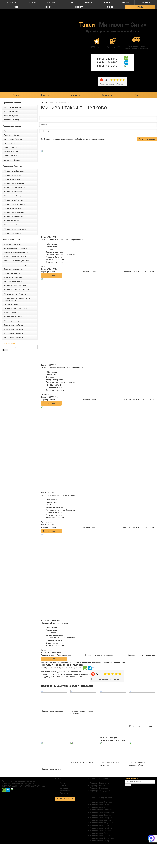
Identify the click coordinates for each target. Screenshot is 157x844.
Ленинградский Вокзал (13, 139)
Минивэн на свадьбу (12, 273)
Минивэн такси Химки (12, 175)
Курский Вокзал (10, 143)
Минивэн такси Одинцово (14, 171)
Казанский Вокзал (11, 152)
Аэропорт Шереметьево (13, 107)
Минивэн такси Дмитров (13, 233)
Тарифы (45, 95)
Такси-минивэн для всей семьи (15, 257)
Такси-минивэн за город (13, 244)
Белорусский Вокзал (12, 160)
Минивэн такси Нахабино (14, 212)
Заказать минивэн (147, 139)
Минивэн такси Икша (12, 221)
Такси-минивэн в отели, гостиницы (17, 261)
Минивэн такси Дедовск (13, 217)
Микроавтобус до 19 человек (15, 294)
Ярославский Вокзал (12, 131)
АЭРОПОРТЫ (12, 2)
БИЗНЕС (110, 7)
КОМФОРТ (79, 7)
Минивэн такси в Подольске (15, 204)
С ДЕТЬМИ (51, 2)
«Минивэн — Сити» (112, 24)
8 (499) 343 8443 (107, 58)
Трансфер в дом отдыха (13, 277)
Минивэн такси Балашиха (14, 183)
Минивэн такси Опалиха (13, 225)
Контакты (139, 95)
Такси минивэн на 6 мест (13, 329)
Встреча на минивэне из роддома (16, 265)
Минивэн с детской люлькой (15, 286)
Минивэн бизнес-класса (13, 317)
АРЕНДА (69, 2)
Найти (5, 350)
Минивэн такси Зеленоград (14, 188)
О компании (107, 95)
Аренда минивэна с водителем (15, 248)
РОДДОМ (17, 7)
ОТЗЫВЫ (140, 7)
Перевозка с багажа (11, 304)
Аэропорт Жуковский (12, 116)
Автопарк (75, 95)
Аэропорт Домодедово (12, 120)
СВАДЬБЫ (125, 2)
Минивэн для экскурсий (13, 321)
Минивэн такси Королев (13, 192)
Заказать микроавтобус (53, 659)
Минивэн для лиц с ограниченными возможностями (17, 299)
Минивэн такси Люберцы (13, 196)
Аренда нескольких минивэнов (16, 252)
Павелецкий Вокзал (11, 135)
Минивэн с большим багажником (16, 290)
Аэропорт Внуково (11, 111)
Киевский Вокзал (10, 147)
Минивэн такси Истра (12, 208)
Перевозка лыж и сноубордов (15, 308)
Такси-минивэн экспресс (13, 269)
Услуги (16, 95)
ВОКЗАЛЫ (32, 2)
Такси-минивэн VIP (11, 313)
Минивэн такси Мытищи (13, 200)
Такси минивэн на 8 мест (13, 337)
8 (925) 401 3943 (107, 65)
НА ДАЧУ (106, 2)
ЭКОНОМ (48, 7)
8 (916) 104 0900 (107, 62)
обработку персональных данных (90, 139)
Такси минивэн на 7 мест (13, 333)
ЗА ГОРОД (88, 2)
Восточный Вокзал (11, 156)
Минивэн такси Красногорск (15, 229)
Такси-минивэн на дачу (13, 281)
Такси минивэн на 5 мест (13, 325)
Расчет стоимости (65, 799)
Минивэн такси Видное (13, 179)
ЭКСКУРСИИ (145, 2)
